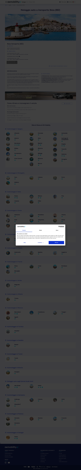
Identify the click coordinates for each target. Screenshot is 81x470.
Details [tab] (40, 230)
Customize (40, 242)
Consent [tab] (24, 230)
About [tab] (57, 230)
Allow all (56, 242)
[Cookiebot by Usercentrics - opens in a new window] (59, 226)
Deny (25, 242)
